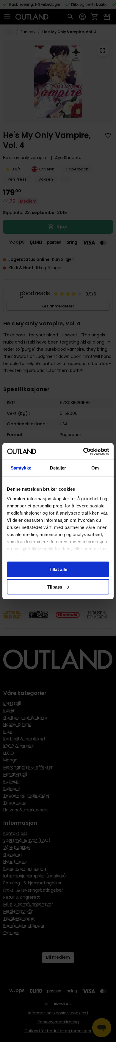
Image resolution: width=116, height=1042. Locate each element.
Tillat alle (58, 569)
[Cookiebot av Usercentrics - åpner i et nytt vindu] (83, 451)
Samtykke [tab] (21, 467)
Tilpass (54, 586)
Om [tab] (95, 467)
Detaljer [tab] (58, 467)
